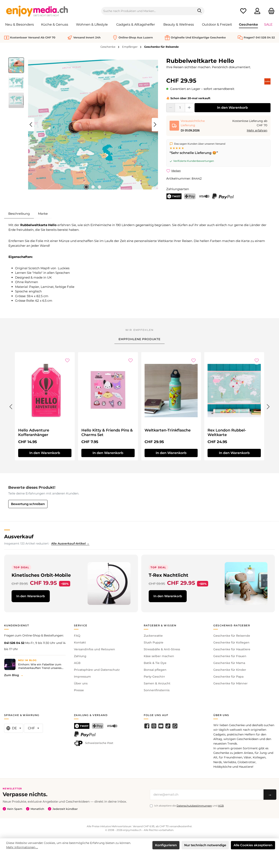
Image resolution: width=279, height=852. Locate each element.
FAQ (77, 635)
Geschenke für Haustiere (231, 649)
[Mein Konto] (257, 11)
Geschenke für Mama (229, 663)
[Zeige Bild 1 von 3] (86, 187)
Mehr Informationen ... (22, 847)
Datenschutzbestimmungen (194, 805)
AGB (77, 663)
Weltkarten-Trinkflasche (168, 430)
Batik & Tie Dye (155, 663)
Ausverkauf (18, 537)
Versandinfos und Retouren (94, 649)
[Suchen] (199, 11)
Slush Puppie (153, 642)
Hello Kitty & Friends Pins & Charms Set (107, 432)
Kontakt (80, 642)
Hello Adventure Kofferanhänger (33, 432)
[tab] (19, 214)
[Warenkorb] (270, 11)
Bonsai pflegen (155, 669)
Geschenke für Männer (230, 683)
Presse (79, 690)
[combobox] (148, 11)
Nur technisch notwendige (205, 845)
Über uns (81, 683)
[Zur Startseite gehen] (37, 11)
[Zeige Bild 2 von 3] (93, 187)
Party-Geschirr (154, 676)
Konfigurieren (166, 845)
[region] (83, 124)
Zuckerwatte (153, 635)
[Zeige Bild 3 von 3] (99, 187)
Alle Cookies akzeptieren (253, 845)
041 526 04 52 (14, 643)
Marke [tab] (43, 214)
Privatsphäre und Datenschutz (97, 669)
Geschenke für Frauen (229, 656)
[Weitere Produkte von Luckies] (267, 81)
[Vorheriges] (31, 124)
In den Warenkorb (232, 108)
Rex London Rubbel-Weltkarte (227, 432)
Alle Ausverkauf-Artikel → (70, 543)
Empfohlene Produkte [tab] (139, 339)
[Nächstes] (155, 124)
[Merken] (67, 360)
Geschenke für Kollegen (231, 642)
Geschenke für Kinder (229, 669)
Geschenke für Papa (228, 676)
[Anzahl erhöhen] (189, 107)
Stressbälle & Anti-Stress (162, 649)
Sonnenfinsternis (157, 690)
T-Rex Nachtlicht (168, 575)
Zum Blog (11, 675)
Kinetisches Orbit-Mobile (41, 575)
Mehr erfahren (257, 130)
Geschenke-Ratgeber (231, 625)
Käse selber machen (159, 656)
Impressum (82, 676)
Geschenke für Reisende (231, 635)
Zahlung (80, 656)
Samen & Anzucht (157, 683)
